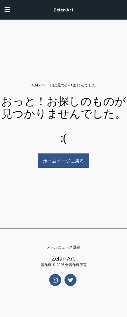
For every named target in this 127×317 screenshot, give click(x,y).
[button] (7, 9)
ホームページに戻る (63, 161)
